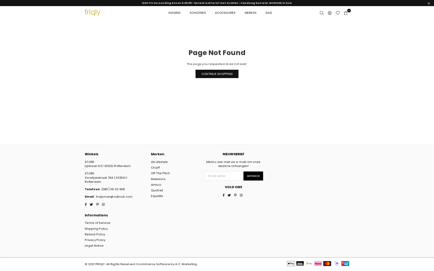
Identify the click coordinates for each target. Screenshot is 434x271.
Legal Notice (94, 245)
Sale (268, 13)
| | (217, 3)
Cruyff (155, 167)
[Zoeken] (322, 12)
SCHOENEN (198, 13)
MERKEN (251, 13)
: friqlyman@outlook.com (113, 197)
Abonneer (253, 176)
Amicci (156, 185)
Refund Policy (95, 234)
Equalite (157, 196)
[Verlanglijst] (338, 12)
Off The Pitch (160, 173)
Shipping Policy (96, 229)
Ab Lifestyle (159, 162)
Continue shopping (217, 74)
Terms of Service (97, 223)
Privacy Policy (95, 240)
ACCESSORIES (225, 13)
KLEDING (175, 13)
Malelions (158, 179)
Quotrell (157, 190)
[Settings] (330, 12)
